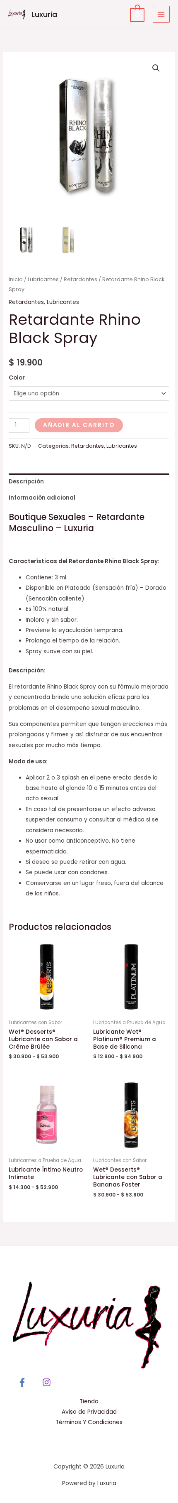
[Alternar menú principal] (161, 14)
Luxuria (44, 14)
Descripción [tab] (26, 481)
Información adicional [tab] (42, 498)
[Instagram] (46, 1382)
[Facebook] (22, 1382)
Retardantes (80, 279)
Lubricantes (43, 279)
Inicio (16, 279)
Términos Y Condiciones (89, 1422)
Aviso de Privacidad (89, 1412)
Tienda (89, 1401)
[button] (156, 68)
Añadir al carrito (79, 425)
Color (17, 378)
